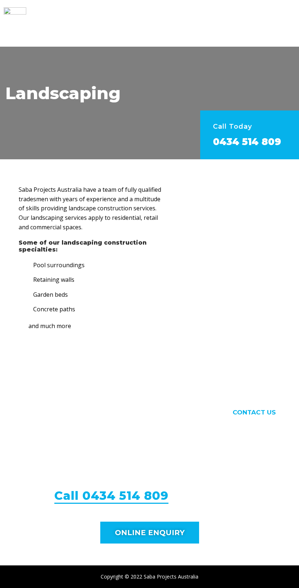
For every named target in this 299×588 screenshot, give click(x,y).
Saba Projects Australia (171, 576)
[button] (286, 23)
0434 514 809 (247, 142)
